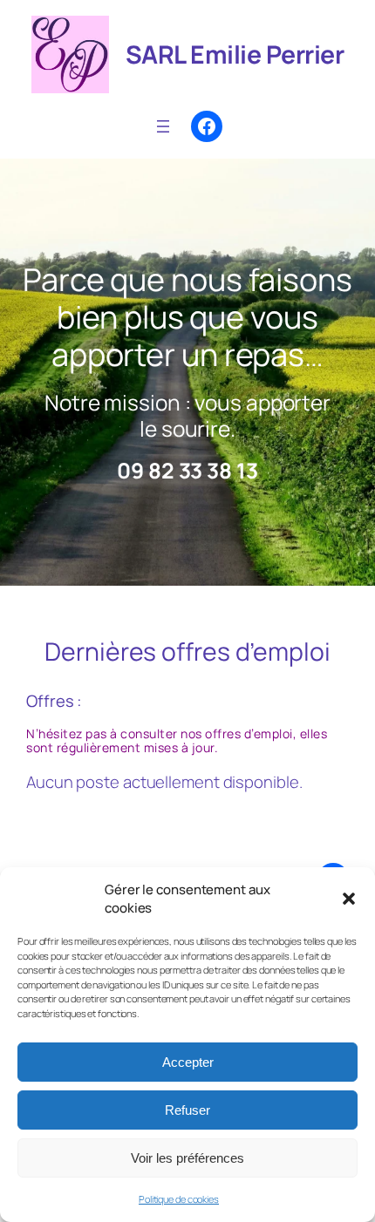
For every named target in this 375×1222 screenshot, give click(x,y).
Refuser (187, 1110)
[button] (349, 898)
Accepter (188, 1062)
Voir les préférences (187, 1158)
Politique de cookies (179, 1198)
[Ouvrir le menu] (163, 126)
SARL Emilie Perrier (235, 54)
